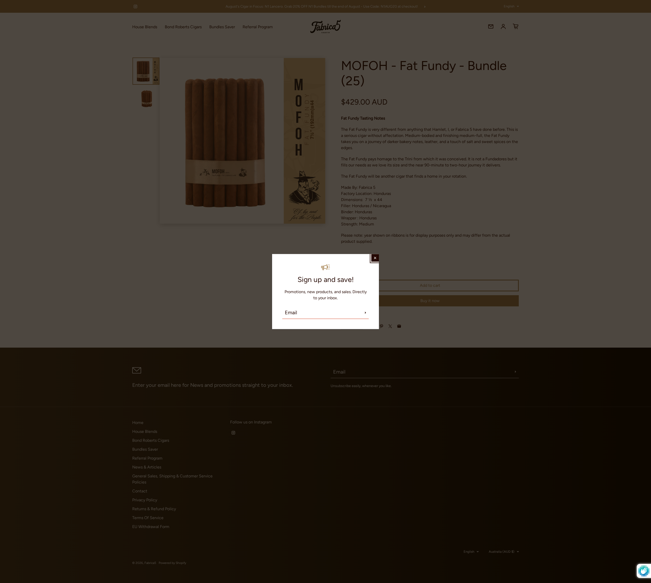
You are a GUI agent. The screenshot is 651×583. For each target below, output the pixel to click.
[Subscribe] (365, 312)
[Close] (375, 258)
